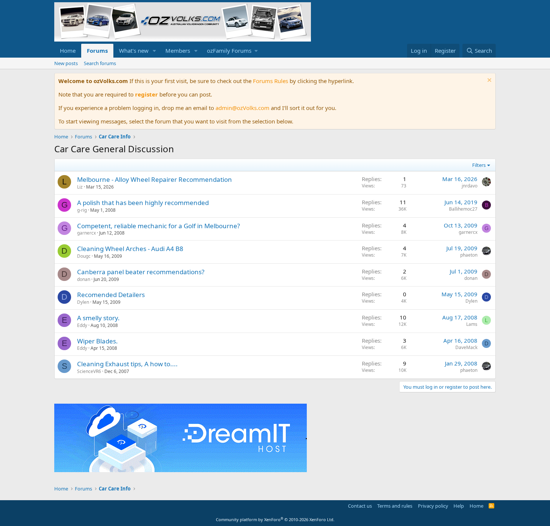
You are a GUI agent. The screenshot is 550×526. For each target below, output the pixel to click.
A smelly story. (98, 318)
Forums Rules (270, 81)
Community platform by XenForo (275, 519)
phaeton (468, 255)
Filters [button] (479, 165)
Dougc (84, 256)
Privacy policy (433, 505)
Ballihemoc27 (463, 209)
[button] (154, 51)
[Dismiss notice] (488, 81)
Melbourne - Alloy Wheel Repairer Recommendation (154, 179)
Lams (471, 324)
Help (458, 505)
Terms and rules (394, 505)
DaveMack (466, 347)
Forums (97, 50)
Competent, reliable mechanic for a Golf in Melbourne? (158, 225)
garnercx (86, 233)
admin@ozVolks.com (242, 107)
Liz (80, 187)
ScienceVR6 (89, 371)
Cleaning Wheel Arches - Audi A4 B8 (130, 248)
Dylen (83, 302)
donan (83, 279)
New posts (66, 63)
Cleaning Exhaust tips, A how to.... (127, 364)
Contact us (360, 505)
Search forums (100, 63)
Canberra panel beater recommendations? (140, 271)
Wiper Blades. (97, 341)
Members (177, 50)
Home (68, 50)
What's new (134, 50)
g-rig (82, 210)
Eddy (82, 325)
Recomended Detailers (111, 294)
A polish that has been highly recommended (143, 202)
